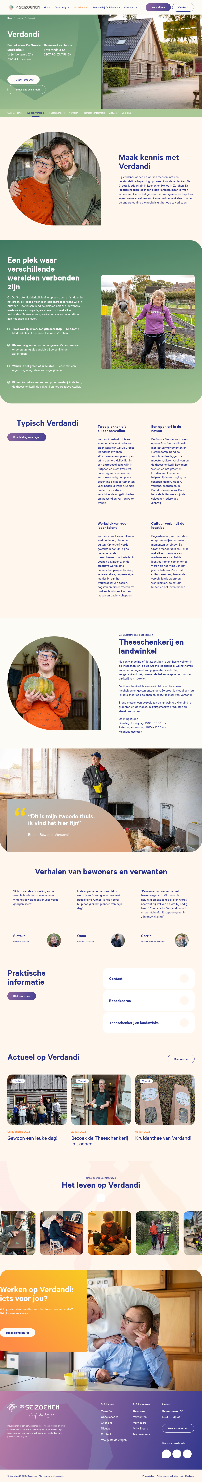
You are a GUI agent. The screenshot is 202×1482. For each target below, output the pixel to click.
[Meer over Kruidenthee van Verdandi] (165, 1099)
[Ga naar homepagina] (23, 7)
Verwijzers (139, 1422)
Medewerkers (141, 1434)
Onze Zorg (107, 1411)
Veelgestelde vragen (114, 1440)
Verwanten (140, 1417)
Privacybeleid (148, 1475)
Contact (106, 1434)
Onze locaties (109, 1417)
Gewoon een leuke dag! (32, 1138)
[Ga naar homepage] (33, 1410)
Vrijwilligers (140, 1428)
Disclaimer (190, 1475)
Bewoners (139, 1411)
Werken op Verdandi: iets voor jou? (36, 1293)
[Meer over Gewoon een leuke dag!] (37, 1099)
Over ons (106, 1422)
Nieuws (105, 1428)
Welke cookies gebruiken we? (170, 1475)
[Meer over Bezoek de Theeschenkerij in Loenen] (101, 1099)
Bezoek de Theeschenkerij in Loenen (99, 1141)
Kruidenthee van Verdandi (163, 1138)
